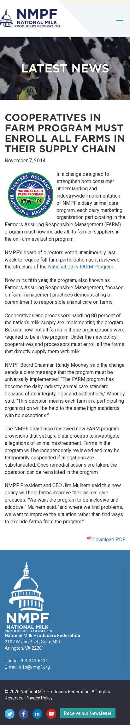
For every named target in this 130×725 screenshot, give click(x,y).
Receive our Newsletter (88, 713)
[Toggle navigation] (120, 25)
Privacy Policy (39, 697)
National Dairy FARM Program (80, 267)
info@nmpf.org (34, 667)
